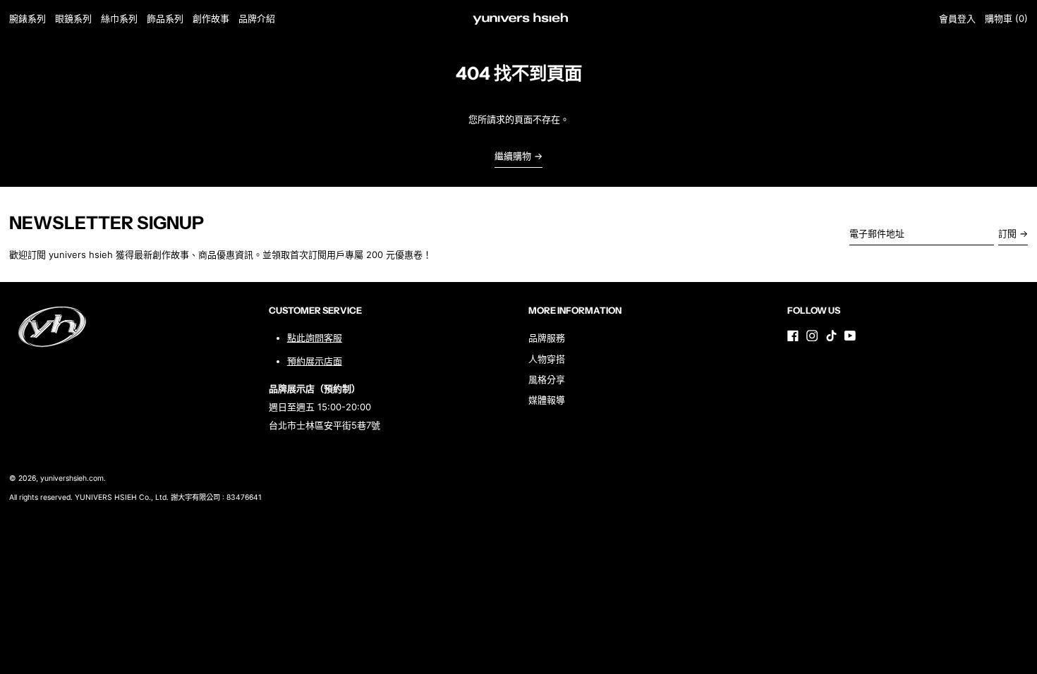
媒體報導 (546, 399)
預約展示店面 (314, 361)
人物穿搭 (546, 358)
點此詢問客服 (314, 337)
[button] (1006, 18)
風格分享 (546, 379)
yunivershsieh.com (72, 478)
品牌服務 (546, 337)
